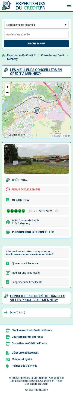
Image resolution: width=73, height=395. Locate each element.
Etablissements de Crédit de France (32, 330)
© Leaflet (56, 135)
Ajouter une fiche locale (25, 263)
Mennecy (12, 58)
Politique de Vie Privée (24, 365)
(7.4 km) (17, 312)
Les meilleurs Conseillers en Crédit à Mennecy (36, 72)
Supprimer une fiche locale (27, 282)
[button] (36, 110)
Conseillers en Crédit (53, 55)
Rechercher (36, 43)
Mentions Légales (22, 359)
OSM (67, 135)
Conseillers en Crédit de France (29, 343)
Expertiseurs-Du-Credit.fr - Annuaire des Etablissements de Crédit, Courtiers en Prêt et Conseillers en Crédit (37, 380)
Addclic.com (41, 389)
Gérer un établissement (25, 352)
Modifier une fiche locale (25, 272)
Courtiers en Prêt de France (27, 336)
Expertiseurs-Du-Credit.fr (21, 55)
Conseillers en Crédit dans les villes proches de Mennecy (37, 298)
